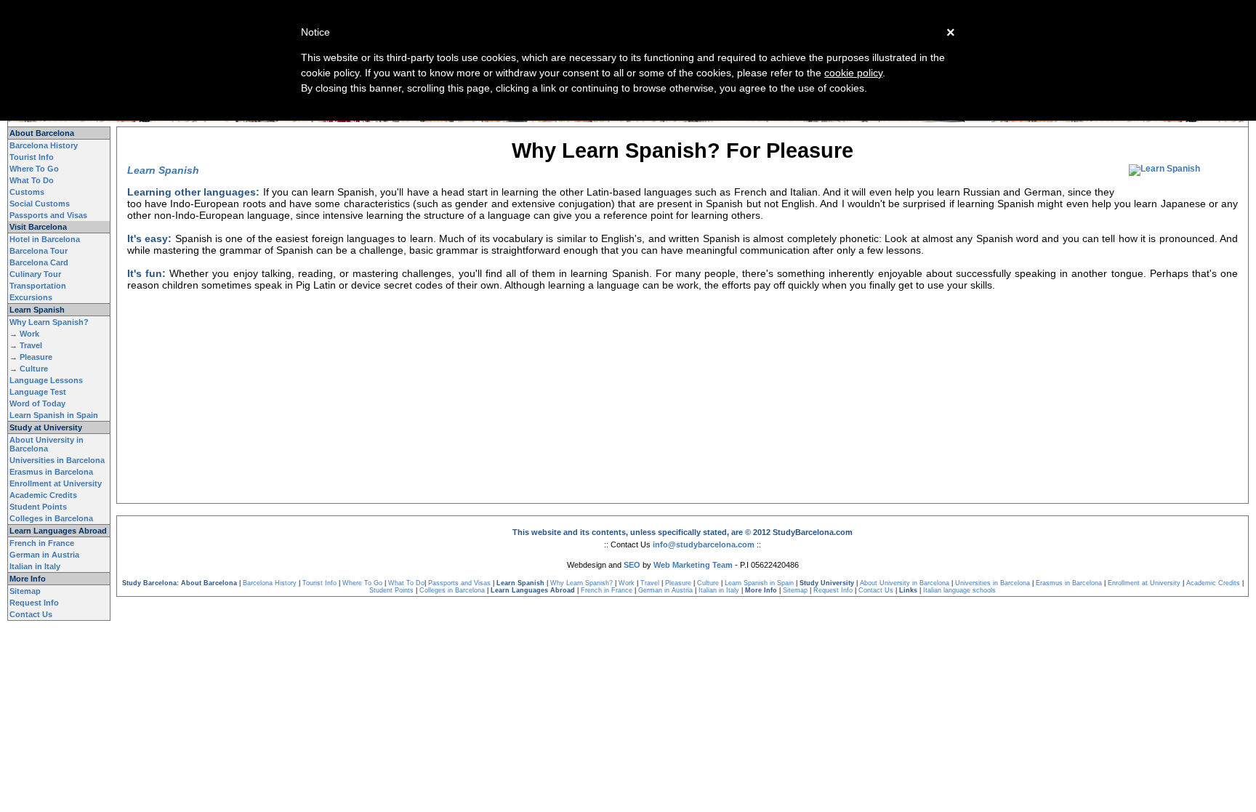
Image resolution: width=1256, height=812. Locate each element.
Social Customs (39, 203)
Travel (649, 583)
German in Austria (44, 554)
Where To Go (34, 168)
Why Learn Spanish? (49, 322)
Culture (708, 583)
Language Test (37, 391)
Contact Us (30, 614)
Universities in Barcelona (57, 460)
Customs (26, 192)
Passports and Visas (48, 215)
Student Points (38, 506)
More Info (27, 578)
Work (627, 583)
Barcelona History (43, 145)
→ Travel (25, 345)
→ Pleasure (30, 357)
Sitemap (25, 591)
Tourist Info (31, 157)
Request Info (34, 602)
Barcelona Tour (38, 250)
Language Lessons (46, 380)
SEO (632, 564)
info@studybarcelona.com (703, 544)
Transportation (37, 285)
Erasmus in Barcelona (51, 471)
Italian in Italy (34, 566)
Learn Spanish (37, 309)
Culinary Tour (35, 274)
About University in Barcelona (46, 444)
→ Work (24, 333)
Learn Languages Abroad (58, 530)
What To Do (31, 180)
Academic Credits (43, 495)
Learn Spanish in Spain (53, 415)
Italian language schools (959, 590)
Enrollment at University (55, 483)
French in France (41, 543)
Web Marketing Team (693, 564)
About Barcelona (41, 133)
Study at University (45, 427)
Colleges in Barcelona (51, 518)
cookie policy (853, 73)
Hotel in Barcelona (44, 239)
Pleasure (678, 583)
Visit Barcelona (38, 226)
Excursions (30, 297)
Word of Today (37, 403)
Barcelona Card (38, 262)
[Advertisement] (682, 335)
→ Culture (28, 368)
